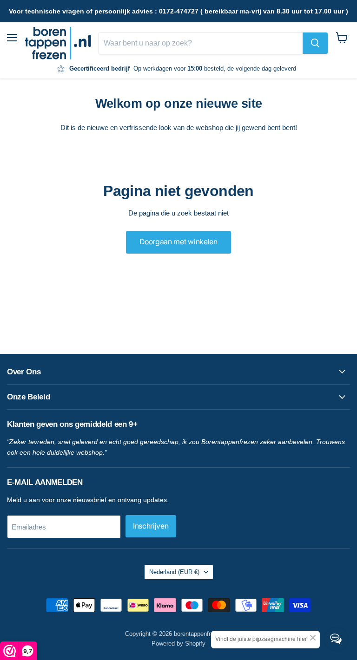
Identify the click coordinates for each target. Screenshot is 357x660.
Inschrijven (151, 526)
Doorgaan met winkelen (178, 241)
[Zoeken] (315, 43)
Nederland (174, 572)
